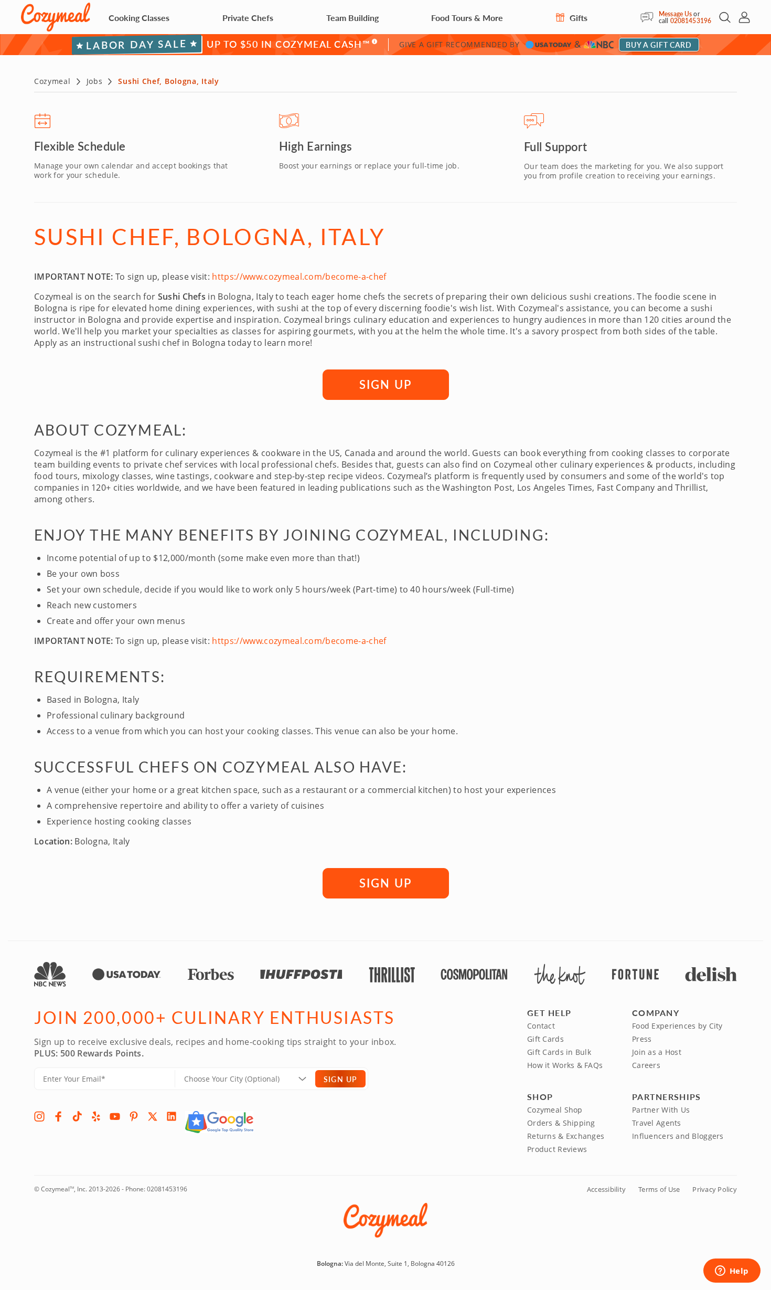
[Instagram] (39, 1116)
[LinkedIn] (171, 1116)
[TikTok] (77, 1116)
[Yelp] (96, 1116)
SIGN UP (385, 384)
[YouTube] (115, 1116)
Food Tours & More (467, 18)
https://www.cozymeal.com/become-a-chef (299, 276)
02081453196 (690, 20)
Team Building (352, 18)
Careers (646, 1065)
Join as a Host (656, 1052)
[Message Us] (649, 17)
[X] (152, 1116)
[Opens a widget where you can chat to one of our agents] (732, 1272)
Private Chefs (247, 18)
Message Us (675, 13)
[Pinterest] (133, 1116)
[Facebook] (58, 1116)
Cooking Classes (139, 18)
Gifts (577, 18)
